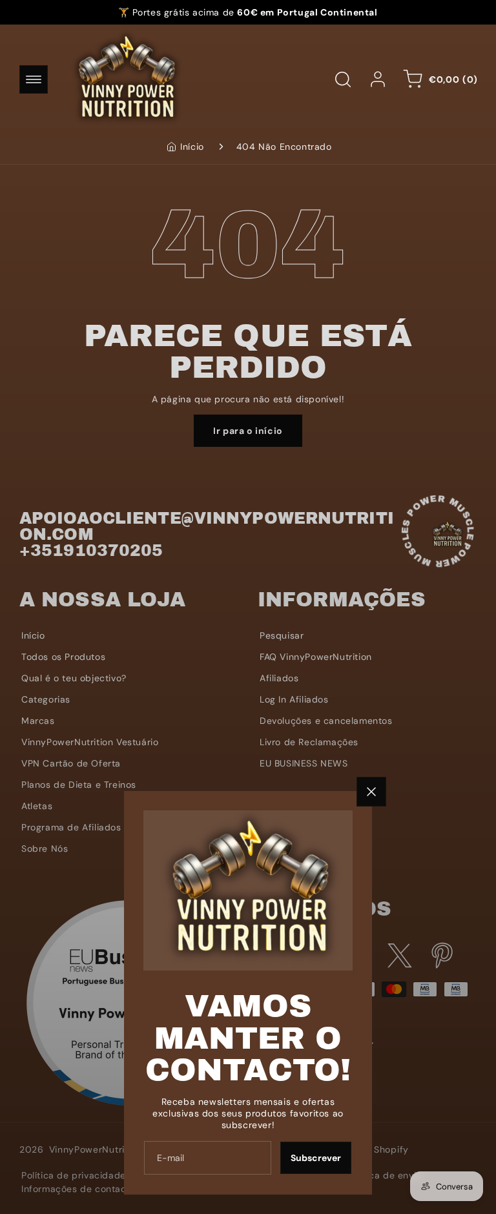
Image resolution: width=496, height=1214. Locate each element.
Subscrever (316, 1158)
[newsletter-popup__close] (371, 792)
